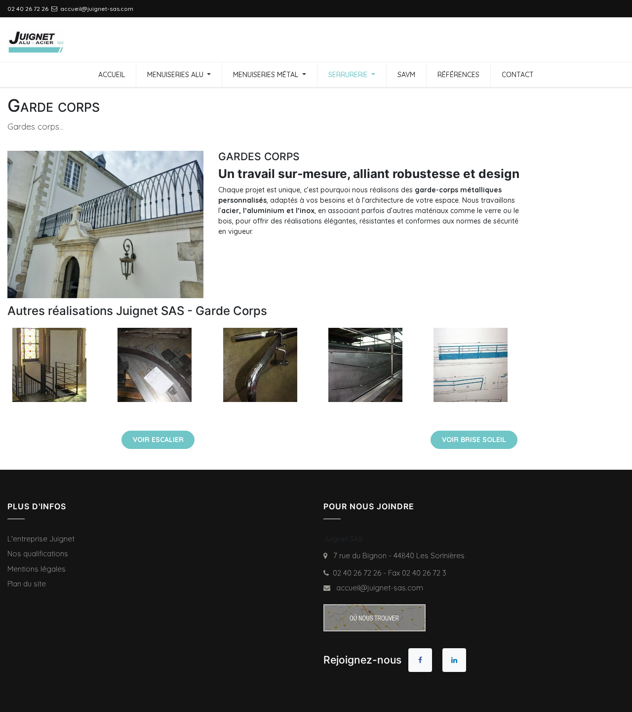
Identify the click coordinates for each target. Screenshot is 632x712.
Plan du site (26, 583)
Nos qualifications (37, 553)
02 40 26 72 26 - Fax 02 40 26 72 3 (389, 573)
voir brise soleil (474, 439)
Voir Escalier (158, 439)
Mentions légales (36, 569)
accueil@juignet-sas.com (377, 587)
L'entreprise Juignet (41, 538)
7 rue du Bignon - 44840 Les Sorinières (397, 555)
